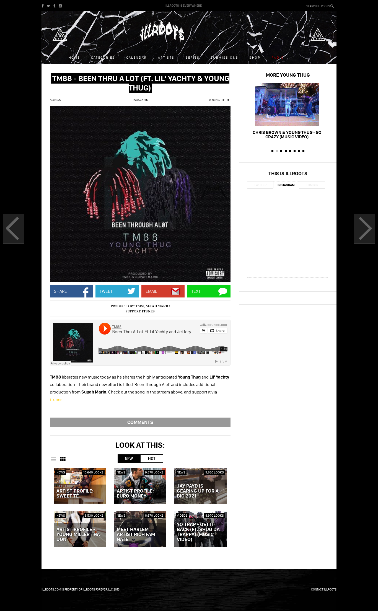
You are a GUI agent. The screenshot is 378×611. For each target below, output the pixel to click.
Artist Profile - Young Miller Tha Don (78, 534)
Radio (277, 57)
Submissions (224, 57)
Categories (103, 57)
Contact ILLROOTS (323, 589)
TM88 (140, 306)
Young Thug (219, 99)
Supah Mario (158, 306)
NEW (129, 458)
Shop (254, 57)
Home (74, 57)
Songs (55, 99)
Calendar (136, 57)
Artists (166, 57)
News (60, 472)
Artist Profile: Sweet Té (75, 493)
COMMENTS (140, 422)
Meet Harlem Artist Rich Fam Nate (136, 534)
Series (193, 57)
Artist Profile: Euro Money (135, 493)
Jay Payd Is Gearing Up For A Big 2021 (198, 491)
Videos (182, 515)
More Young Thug (288, 75)
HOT (151, 458)
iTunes (148, 311)
